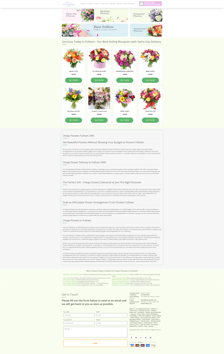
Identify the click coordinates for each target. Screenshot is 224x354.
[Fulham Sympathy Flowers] (146, 15)
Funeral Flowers (145, 321)
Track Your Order (145, 324)
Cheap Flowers (148, 323)
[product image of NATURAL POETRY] (74, 98)
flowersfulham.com (146, 303)
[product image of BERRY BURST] (150, 58)
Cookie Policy (133, 310)
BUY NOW (73, 80)
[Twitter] (136, 337)
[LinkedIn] (145, 337)
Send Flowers (146, 319)
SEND (95, 343)
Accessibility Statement (142, 309)
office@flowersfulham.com (148, 300)
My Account (154, 324)
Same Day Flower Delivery (148, 317)
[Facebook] (131, 337)
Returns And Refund (128, 3)
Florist (155, 323)
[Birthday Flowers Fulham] (112, 15)
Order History (133, 326)
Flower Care (104, 3)
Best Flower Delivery (136, 323)
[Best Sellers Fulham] (95, 30)
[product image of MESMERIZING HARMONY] (125, 58)
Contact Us (90, 3)
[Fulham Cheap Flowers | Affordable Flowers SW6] (68, 3)
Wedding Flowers (134, 321)
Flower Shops (155, 319)
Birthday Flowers (156, 321)
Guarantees (112, 3)
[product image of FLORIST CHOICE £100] (99, 98)
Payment (119, 3)
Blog (145, 326)
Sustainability (133, 316)
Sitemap (150, 326)
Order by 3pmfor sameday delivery (152, 3)
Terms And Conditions (144, 316)
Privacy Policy (141, 314)
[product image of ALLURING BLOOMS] (99, 58)
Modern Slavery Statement (153, 312)
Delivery (97, 3)
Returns (141, 326)
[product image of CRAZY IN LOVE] (150, 98)
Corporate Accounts (144, 310)
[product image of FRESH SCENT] (125, 98)
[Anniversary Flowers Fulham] (146, 30)
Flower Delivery (156, 316)
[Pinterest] (150, 337)
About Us (83, 3)
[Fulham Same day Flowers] (78, 15)
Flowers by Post (134, 324)
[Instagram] (141, 337)
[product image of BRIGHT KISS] (74, 58)
